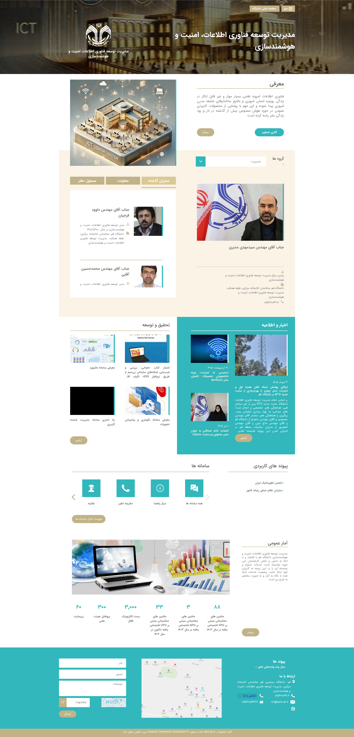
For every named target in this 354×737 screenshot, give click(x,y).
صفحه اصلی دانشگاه (264, 8)
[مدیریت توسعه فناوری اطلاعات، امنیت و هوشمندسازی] (98, 54)
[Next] (74, 497)
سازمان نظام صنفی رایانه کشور (264, 490)
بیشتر (205, 132)
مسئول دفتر (87, 181)
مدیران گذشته (158, 181)
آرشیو (244, 438)
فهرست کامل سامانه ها (89, 519)
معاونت (123, 181)
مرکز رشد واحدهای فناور (271, 667)
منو (286, 8)
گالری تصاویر (269, 132)
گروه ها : (278, 161)
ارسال (67, 714)
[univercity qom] (98, 34)
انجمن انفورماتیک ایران (268, 483)
